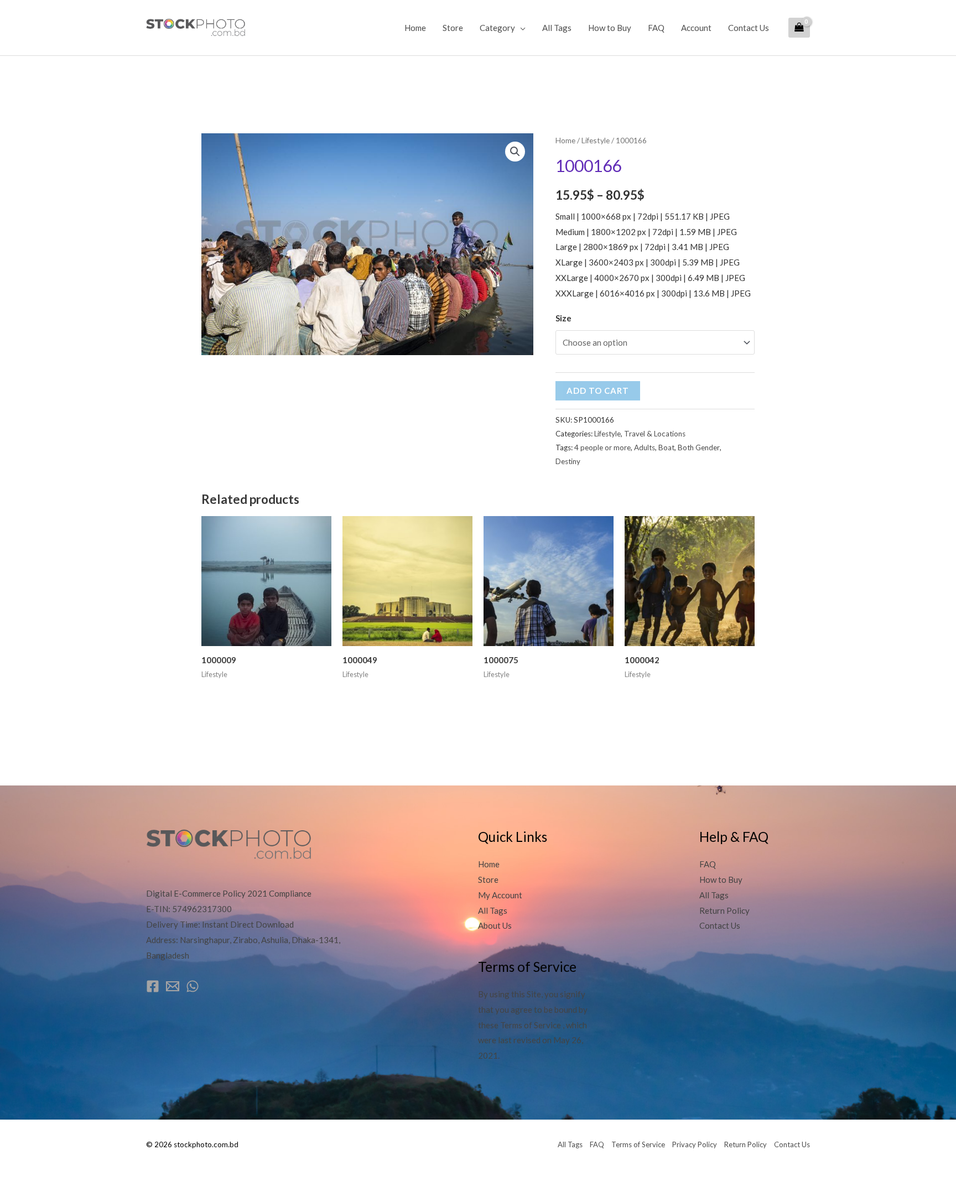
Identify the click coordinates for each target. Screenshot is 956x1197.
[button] (515, 152)
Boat (666, 447)
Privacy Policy (694, 1144)
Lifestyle (595, 140)
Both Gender (699, 447)
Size (563, 318)
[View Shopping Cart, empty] (799, 28)
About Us (495, 925)
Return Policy (724, 910)
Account (696, 28)
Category (497, 28)
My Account (500, 895)
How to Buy (609, 28)
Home (415, 28)
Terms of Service (638, 1144)
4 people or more (602, 447)
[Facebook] (152, 986)
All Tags (556, 28)
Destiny (567, 461)
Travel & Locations (654, 433)
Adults (644, 447)
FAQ (656, 28)
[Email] (172, 986)
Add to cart (598, 390)
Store (453, 28)
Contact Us (748, 28)
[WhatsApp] (192, 986)
